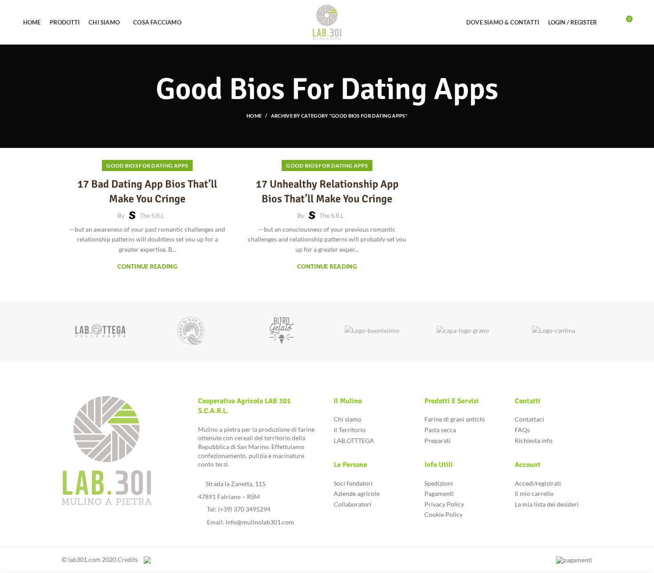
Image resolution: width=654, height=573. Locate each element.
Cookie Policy (443, 514)
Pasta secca (440, 430)
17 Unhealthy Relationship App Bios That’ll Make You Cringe (327, 191)
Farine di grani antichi (454, 419)
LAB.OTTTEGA (354, 440)
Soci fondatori (353, 483)
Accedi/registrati (538, 483)
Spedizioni (438, 483)
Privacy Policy (444, 504)
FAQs (522, 430)
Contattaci (529, 419)
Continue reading (147, 267)
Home (254, 116)
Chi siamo (347, 419)
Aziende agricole (356, 493)
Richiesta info (534, 440)
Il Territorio (350, 430)
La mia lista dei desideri (547, 504)
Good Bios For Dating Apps (147, 165)
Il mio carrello (534, 493)
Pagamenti (439, 493)
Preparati (437, 440)
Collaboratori (352, 504)
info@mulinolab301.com (260, 522)
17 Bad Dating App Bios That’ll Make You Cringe (147, 191)
